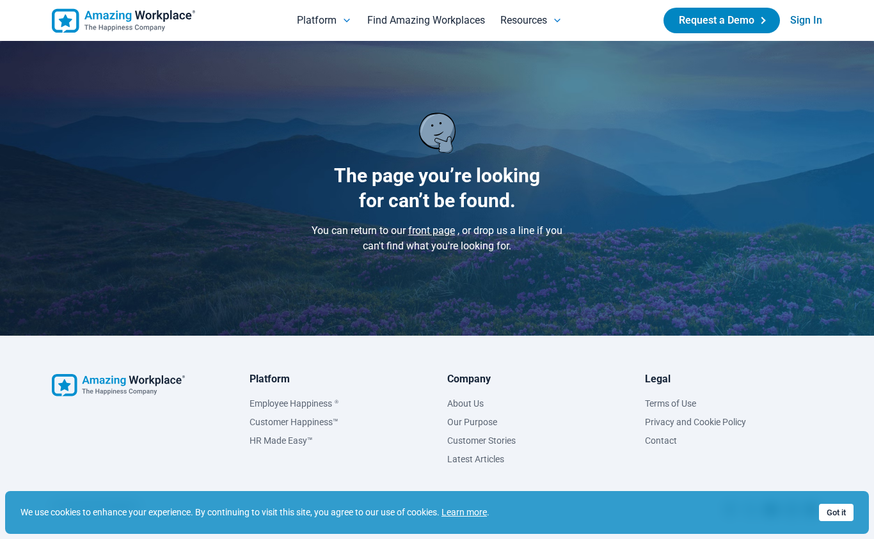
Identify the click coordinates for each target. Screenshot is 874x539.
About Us (465, 403)
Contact (661, 440)
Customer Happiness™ (294, 422)
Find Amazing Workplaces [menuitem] (426, 20)
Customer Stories (481, 440)
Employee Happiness (294, 403)
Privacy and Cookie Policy (695, 422)
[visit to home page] (123, 21)
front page (431, 230)
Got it (836, 512)
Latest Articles (475, 459)
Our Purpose (472, 422)
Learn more (464, 512)
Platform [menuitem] (317, 20)
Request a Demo (716, 20)
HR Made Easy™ (281, 440)
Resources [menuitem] (523, 20)
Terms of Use (670, 403)
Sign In (806, 20)
